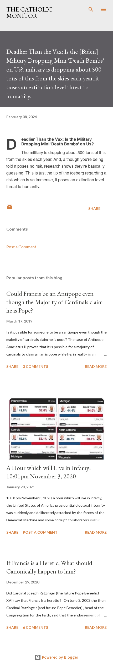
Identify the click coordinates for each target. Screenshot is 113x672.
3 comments (35, 366)
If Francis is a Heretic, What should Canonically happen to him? (49, 567)
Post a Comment (21, 246)
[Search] (91, 9)
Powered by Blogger (59, 657)
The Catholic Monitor (29, 12)
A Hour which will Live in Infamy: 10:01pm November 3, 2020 (48, 472)
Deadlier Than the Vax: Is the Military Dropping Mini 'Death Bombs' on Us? (57, 141)
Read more (96, 366)
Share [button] (94, 208)
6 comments (35, 627)
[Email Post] (9, 208)
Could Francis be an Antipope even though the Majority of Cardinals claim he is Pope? (54, 301)
